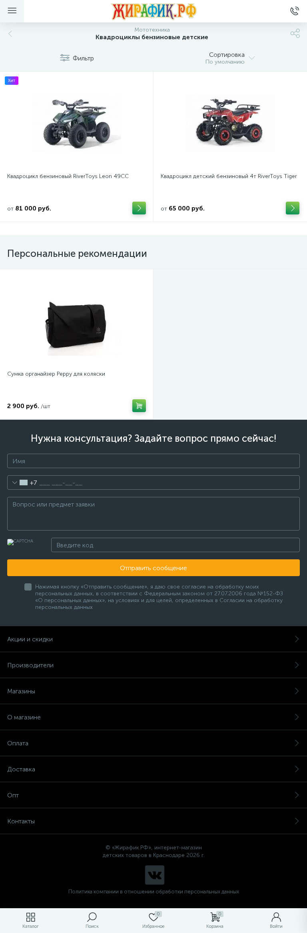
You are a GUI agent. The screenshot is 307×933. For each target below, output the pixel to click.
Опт (13, 795)
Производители (30, 665)
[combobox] (22, 482)
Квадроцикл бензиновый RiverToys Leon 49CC (68, 176)
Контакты (21, 821)
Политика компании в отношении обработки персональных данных (153, 892)
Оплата (17, 743)
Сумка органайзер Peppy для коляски (56, 373)
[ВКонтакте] (154, 875)
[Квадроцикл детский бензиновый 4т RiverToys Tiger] (230, 123)
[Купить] (139, 208)
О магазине (24, 717)
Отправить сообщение (153, 568)
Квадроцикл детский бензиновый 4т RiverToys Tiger (229, 176)
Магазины (21, 691)
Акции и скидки (30, 639)
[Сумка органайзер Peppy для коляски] (76, 320)
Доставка (21, 769)
